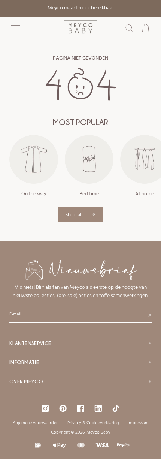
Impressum (138, 423)
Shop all (74, 215)
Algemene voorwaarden (35, 423)
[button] (15, 28)
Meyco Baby (98, 432)
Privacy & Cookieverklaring (93, 423)
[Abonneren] (148, 315)
